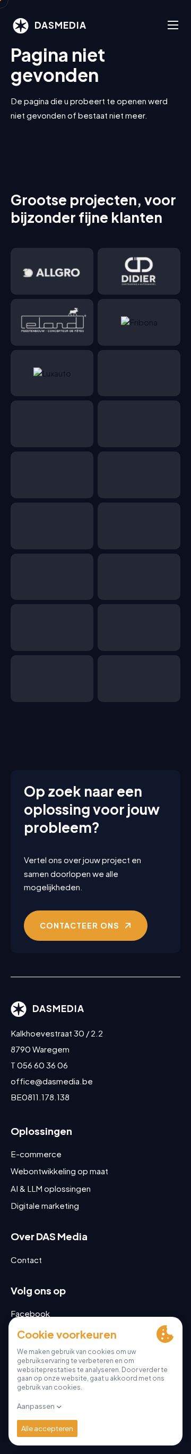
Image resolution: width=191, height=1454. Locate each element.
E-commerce (36, 1154)
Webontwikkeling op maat (59, 1171)
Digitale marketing (45, 1205)
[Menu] (173, 25)
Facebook (30, 1313)
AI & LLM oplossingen (51, 1188)
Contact (26, 1260)
